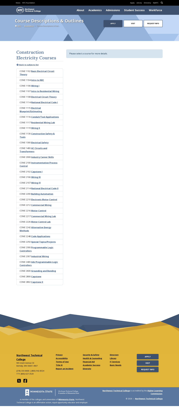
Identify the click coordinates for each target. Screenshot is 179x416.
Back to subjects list (29, 65)
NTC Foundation (28, 3)
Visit (133, 23)
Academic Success (91, 365)
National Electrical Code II (44, 188)
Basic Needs (115, 365)
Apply (132, 3)
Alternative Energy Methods (35, 229)
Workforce (155, 10)
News (18, 3)
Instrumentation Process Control (38, 164)
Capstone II (37, 282)
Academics (95, 10)
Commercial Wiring (41, 205)
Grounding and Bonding (43, 270)
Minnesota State (66, 399)
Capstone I (36, 171)
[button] (161, 3)
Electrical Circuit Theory (43, 96)
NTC (19, 26)
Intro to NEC (37, 80)
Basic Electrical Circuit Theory (37, 73)
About (80, 10)
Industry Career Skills (42, 157)
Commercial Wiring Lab (43, 216)
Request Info (153, 23)
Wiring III (36, 177)
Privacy (59, 355)
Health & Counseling (92, 358)
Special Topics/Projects (43, 241)
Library (139, 3)
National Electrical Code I (44, 102)
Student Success (134, 10)
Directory (147, 3)
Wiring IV (36, 182)
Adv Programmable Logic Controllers (39, 264)
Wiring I (35, 85)
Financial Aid (89, 361)
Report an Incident (64, 368)
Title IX (59, 365)
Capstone (36, 276)
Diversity (87, 368)
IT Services (115, 361)
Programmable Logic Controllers (36, 249)
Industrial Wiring (40, 256)
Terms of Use (62, 361)
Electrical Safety (39, 142)
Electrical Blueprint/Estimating (31, 110)
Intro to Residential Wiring (45, 91)
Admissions (113, 10)
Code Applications (40, 236)
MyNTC (155, 3)
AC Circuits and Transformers (33, 150)
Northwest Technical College (116, 390)
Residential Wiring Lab (43, 122)
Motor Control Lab (41, 221)
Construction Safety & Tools (37, 135)
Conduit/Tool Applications (45, 116)
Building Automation (42, 193)
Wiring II (35, 128)
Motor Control (38, 210)
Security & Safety (91, 355)
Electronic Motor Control (44, 199)
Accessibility (62, 358)
